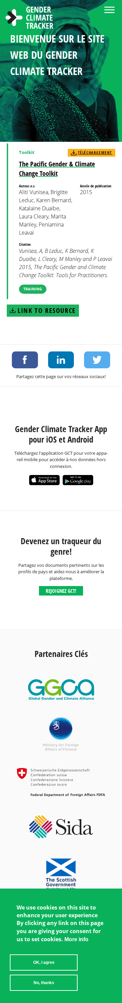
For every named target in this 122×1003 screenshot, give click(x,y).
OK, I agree (44, 962)
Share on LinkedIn (61, 359)
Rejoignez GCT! (61, 590)
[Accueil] (29, 18)
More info (76, 939)
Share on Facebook (25, 359)
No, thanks (44, 982)
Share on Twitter (97, 359)
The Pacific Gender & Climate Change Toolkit (57, 168)
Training (32, 288)
